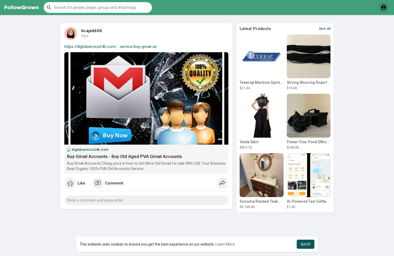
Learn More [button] (225, 244)
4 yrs (84, 36)
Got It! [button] (305, 244)
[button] (98, 7)
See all (325, 29)
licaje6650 (91, 30)
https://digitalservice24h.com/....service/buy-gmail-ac (110, 46)
